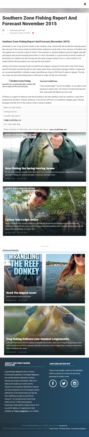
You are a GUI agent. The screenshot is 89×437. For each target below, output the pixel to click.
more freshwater (29, 137)
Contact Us (63, 426)
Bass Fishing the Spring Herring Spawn (30, 168)
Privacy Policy (64, 428)
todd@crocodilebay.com (12, 120)
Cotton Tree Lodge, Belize (21, 219)
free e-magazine (21, 411)
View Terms (54, 428)
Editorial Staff (10, 179)
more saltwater (28, 191)
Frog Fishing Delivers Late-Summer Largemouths (37, 339)
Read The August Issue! (21, 292)
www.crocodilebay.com (58, 129)
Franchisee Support (78, 428)
